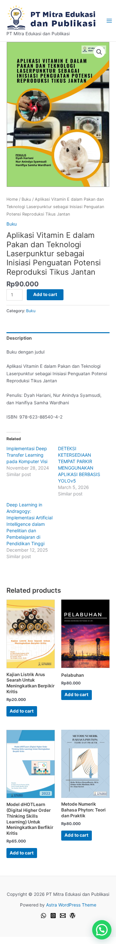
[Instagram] (53, 915)
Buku (26, 199)
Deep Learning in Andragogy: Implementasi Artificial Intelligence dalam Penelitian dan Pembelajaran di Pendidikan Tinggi (29, 524)
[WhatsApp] (43, 915)
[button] (99, 52)
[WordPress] (72, 915)
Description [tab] (19, 338)
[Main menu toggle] (109, 20)
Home (12, 199)
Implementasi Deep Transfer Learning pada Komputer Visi (26, 455)
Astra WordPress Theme (71, 904)
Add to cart (45, 294)
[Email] (63, 915)
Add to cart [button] (22, 711)
